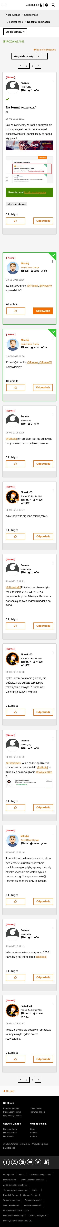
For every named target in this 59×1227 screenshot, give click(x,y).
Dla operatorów (10, 1129)
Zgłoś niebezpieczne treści (15, 1185)
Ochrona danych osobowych (16, 1210)
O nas (32, 1129)
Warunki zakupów (11, 1205)
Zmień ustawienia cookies (32, 1180)
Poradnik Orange (11, 1195)
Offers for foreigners (37, 1215)
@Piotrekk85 (13, 587)
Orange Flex (8, 1175)
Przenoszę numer (11, 1108)
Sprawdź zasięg (37, 1112)
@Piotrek (32, 285)
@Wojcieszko (44, 772)
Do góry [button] (10, 1091)
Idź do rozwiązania (46, 49)
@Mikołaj (11, 438)
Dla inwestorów (10, 1133)
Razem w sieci (9, 1180)
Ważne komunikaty (11, 1200)
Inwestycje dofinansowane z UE (17, 1221)
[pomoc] (39, 56)
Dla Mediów (8, 1136)
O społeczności (15, 21)
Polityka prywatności (33, 1205)
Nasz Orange (13, 14)
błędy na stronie (17, 204)
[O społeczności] (23, 56)
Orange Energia (30, 1195)
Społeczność (31, 14)
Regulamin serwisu (33, 1200)
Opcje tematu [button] (14, 31)
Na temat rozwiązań (21, 107)
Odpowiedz (43, 220)
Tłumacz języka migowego (15, 1190)
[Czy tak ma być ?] (45, 56)
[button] (53, 80)
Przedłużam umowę (12, 1112)
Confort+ (35, 1190)
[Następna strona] (38, 66)
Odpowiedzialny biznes (40, 1175)
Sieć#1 (22, 1175)
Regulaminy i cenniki (12, 1116)
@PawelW (45, 285)
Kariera (33, 1136)
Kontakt (33, 1133)
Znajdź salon (36, 1108)
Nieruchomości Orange (13, 1215)
